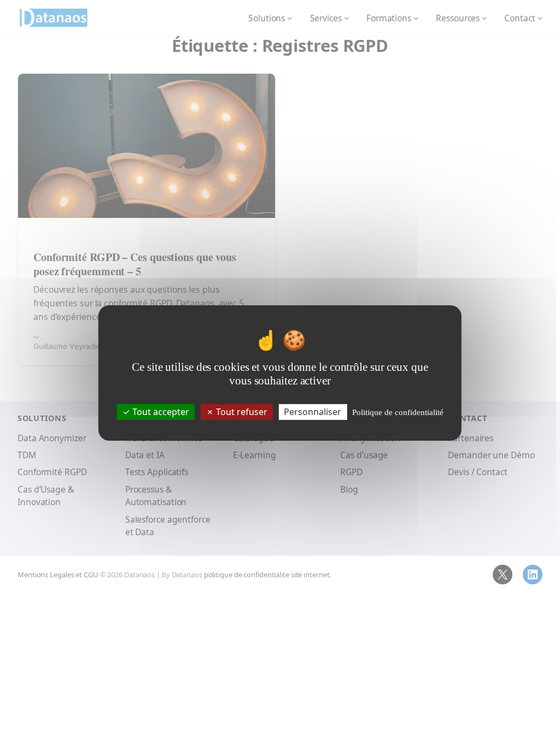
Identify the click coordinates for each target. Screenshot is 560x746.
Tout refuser (240, 412)
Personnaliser (312, 412)
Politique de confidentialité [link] (398, 412)
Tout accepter (159, 412)
